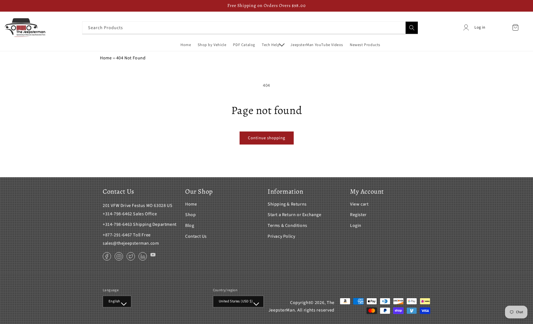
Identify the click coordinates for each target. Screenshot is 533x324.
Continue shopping (266, 138)
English (114, 301)
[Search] (412, 28)
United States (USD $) (236, 301)
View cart (359, 204)
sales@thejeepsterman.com (131, 243)
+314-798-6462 (117, 214)
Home (106, 58)
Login (355, 225)
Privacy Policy (281, 236)
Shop (190, 215)
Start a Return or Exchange (294, 215)
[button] (272, 45)
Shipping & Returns (287, 204)
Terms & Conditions (287, 225)
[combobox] (250, 27)
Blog (189, 225)
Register (358, 215)
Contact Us (196, 236)
